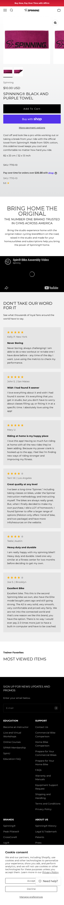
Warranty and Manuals (43, 777)
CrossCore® (10, 837)
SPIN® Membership (14, 747)
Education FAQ (12, 758)
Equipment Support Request (46, 787)
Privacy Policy (50, 872)
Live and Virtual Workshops (12, 734)
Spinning (8, 82)
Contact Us (41, 727)
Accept (31, 880)
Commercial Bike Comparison (45, 734)
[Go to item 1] (7, 72)
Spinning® (9, 825)
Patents (39, 837)
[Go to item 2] (18, 72)
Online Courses (12, 742)
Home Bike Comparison (42, 744)
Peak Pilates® (11, 831)
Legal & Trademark (46, 831)
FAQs (38, 769)
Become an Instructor (16, 727)
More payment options (32, 127)
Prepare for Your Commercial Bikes (45, 753)
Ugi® (6, 842)
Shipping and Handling (43, 796)
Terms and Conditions (47, 803)
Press (38, 842)
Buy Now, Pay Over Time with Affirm (32, 3)
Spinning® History (45, 825)
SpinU (6, 753)
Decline (31, 888)
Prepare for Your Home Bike (44, 762)
